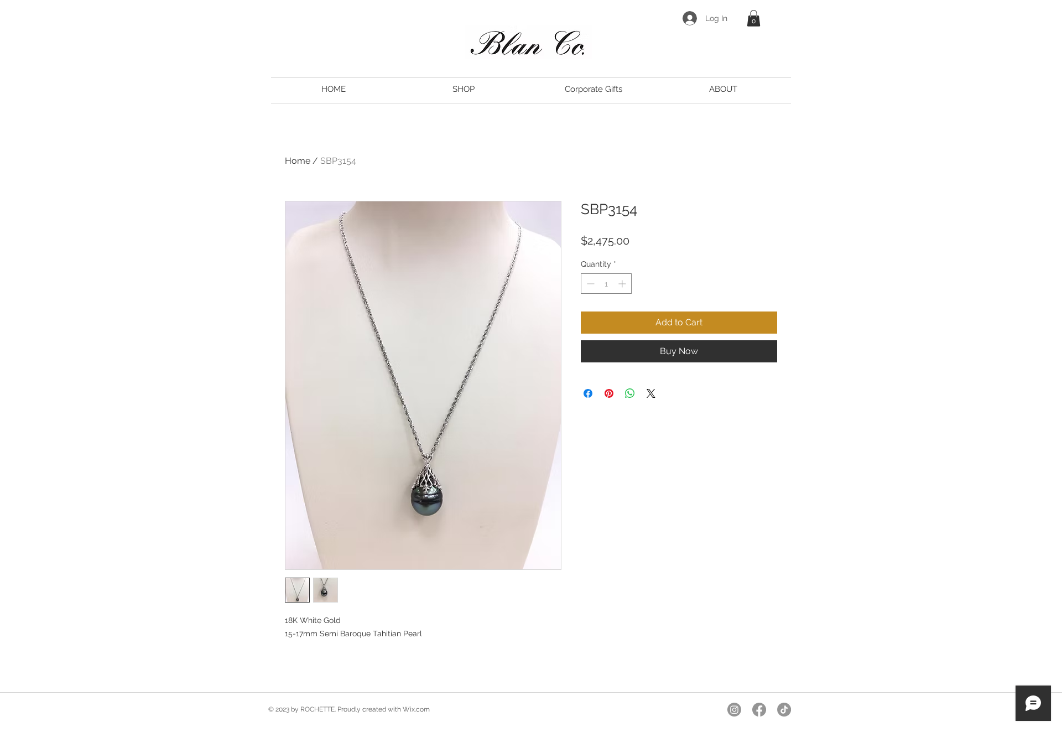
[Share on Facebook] (588, 393)
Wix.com (416, 709)
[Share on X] (651, 393)
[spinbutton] (606, 283)
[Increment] (623, 283)
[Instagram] (734, 710)
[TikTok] (784, 710)
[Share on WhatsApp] (630, 393)
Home (297, 160)
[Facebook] (759, 710)
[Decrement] (589, 283)
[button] (754, 18)
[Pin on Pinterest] (609, 393)
